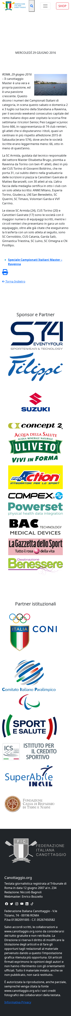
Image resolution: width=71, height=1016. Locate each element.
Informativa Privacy (17, 1002)
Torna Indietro (15, 281)
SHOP (62, 6)
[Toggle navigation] (45, 6)
